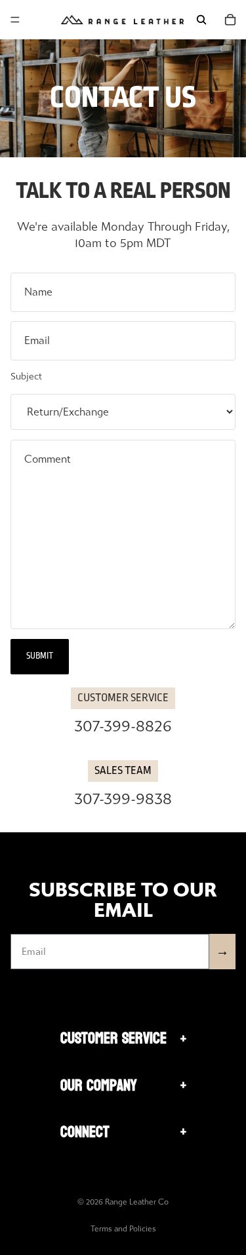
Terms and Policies (123, 1228)
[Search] (201, 19)
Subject (26, 376)
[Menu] (15, 20)
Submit (39, 656)
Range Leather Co (137, 1202)
